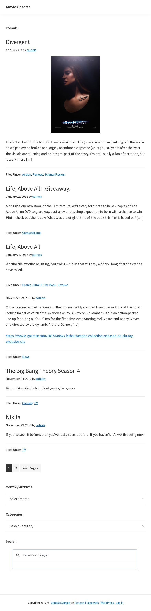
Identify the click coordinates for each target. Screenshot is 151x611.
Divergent (18, 41)
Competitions (31, 233)
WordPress (107, 603)
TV (36, 403)
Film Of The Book (44, 285)
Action (26, 174)
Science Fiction (55, 174)
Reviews (37, 174)
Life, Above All (23, 246)
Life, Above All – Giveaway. (38, 188)
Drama (26, 285)
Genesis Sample (60, 603)
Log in (119, 603)
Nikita (13, 417)
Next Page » (30, 469)
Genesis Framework (87, 603)
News (25, 357)
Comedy (27, 403)
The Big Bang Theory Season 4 (43, 370)
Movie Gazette (18, 6)
